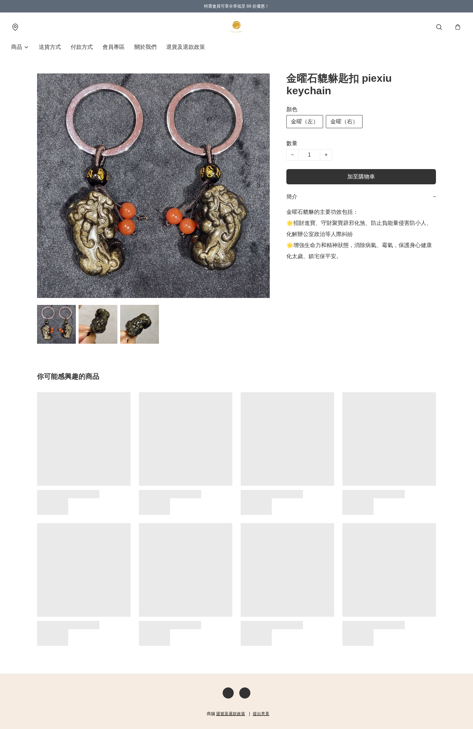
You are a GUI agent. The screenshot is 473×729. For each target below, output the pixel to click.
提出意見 (261, 713)
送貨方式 (50, 47)
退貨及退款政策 (185, 47)
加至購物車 (361, 176)
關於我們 (145, 47)
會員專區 (113, 47)
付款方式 (82, 47)
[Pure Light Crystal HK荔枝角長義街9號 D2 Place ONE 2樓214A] (236, 27)
